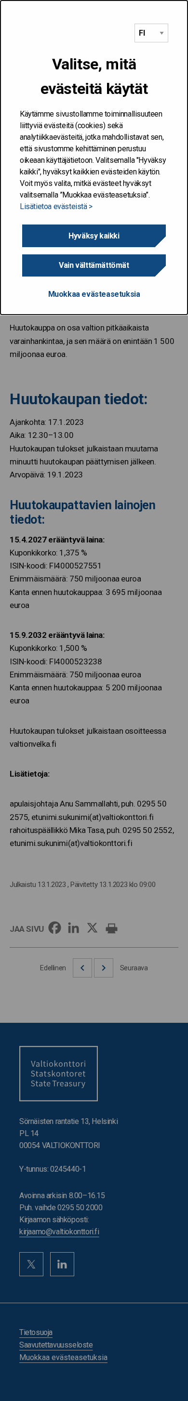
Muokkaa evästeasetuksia (94, 294)
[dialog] (94, 157)
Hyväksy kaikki (93, 235)
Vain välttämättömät (94, 265)
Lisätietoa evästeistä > (56, 206)
